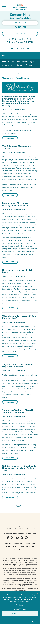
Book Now (20, 33)
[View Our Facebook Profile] (8, 537)
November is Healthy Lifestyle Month (17, 271)
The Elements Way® (25, 62)
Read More (10, 138)
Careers (5, 65)
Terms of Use (18, 543)
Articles (29, 65)
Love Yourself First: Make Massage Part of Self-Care (15, 204)
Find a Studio (19, 529)
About (5, 55)
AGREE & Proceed (20, 613)
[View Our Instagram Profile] (26, 537)
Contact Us (8, 529)
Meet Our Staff (8, 62)
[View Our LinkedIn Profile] (31, 537)
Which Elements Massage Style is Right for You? (19, 317)
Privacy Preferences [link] (20, 550)
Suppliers (21, 526)
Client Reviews (17, 65)
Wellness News (20, 109)
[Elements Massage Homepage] (20, 7)
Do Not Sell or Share (27, 546)
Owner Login (31, 529)
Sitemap (8, 543)
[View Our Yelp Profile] (22, 537)
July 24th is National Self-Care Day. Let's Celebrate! (18, 365)
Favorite (22, 27)
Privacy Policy (30, 543)
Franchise (11, 526)
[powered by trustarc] (34, 622)
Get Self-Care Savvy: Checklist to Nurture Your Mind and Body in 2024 (19, 468)
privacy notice (22, 597)
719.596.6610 (20, 23)
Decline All (20, 605)
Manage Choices (19, 609)
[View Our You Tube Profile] (17, 537)
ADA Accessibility (11, 546)
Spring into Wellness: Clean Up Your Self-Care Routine (18, 411)
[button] (4, 7)
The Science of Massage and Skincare (16, 147)
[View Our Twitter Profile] (12, 537)
